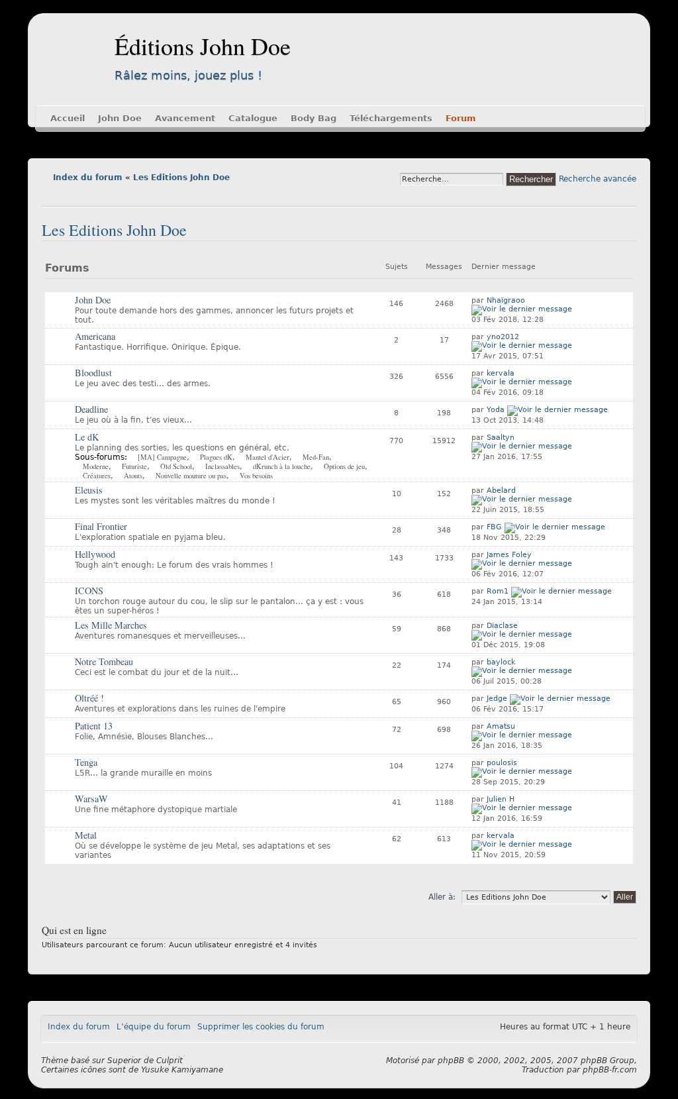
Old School (176, 466)
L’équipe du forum (154, 1026)
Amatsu (501, 726)
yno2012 (503, 337)
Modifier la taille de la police (51, 196)
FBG (494, 527)
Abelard (501, 490)
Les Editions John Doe (181, 177)
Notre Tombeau (104, 661)
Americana (95, 336)
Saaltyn (500, 437)
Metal (86, 835)
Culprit (169, 1060)
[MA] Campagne (162, 457)
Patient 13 (94, 725)
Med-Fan (316, 457)
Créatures (97, 475)
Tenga (86, 762)
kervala (500, 373)
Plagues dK (216, 457)
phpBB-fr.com (610, 1069)
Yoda (496, 409)
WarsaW (91, 798)
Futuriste (134, 466)
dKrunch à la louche (282, 466)
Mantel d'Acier (267, 457)
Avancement (185, 118)
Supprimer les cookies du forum (260, 1026)
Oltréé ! (89, 698)
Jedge (497, 698)
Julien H (500, 799)
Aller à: (442, 897)
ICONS (89, 590)
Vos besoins (256, 475)
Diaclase (502, 625)
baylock (501, 662)
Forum (461, 118)
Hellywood (95, 554)
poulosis (502, 763)
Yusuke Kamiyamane (182, 1069)
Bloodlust (93, 372)
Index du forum (87, 177)
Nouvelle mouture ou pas (191, 475)
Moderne (96, 466)
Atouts (133, 475)
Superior (124, 1060)
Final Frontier (101, 526)
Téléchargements (391, 118)
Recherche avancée (597, 178)
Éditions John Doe (203, 46)
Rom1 (497, 591)
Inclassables (222, 466)
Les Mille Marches (111, 625)
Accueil (67, 118)
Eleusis (89, 490)
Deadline (91, 409)
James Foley (509, 554)
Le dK (87, 437)
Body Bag (313, 118)
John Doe (120, 118)
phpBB (451, 1060)
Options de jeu (344, 466)
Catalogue (252, 118)
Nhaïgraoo (506, 300)
